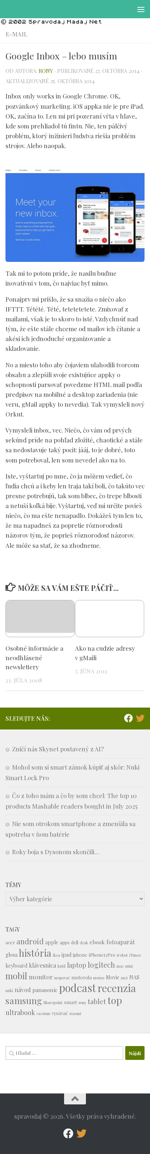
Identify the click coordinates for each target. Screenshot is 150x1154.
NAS (134, 977)
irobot (122, 955)
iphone (80, 955)
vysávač (60, 1013)
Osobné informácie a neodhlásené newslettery (34, 657)
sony (82, 1002)
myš (124, 977)
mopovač (62, 977)
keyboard (16, 965)
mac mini (125, 966)
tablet (97, 1001)
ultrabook (20, 1012)
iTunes (135, 955)
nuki (9, 990)
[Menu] (141, 9)
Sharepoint (53, 1002)
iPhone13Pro (102, 955)
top (114, 1000)
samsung (23, 1000)
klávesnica (42, 965)
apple (51, 942)
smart (70, 1002)
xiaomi (75, 1013)
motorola (81, 977)
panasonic (45, 990)
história (35, 952)
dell (74, 942)
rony (46, 70)
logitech (101, 964)
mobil (16, 975)
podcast (77, 987)
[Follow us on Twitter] (140, 718)
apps (65, 942)
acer (10, 942)
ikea (56, 955)
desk (84, 942)
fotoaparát (120, 942)
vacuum (43, 1013)
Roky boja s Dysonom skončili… (55, 852)
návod (23, 990)
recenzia (117, 988)
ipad (66, 954)
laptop (76, 965)
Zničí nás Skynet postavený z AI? (58, 749)
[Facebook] (128, 718)
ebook (97, 942)
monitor (41, 976)
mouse (98, 977)
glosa (11, 954)
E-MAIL (16, 34)
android (30, 941)
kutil (62, 966)
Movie (112, 977)
